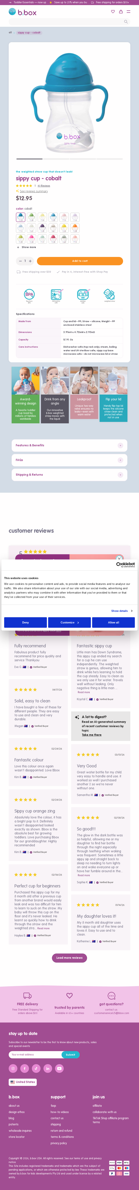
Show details (119, 610)
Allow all (113, 622)
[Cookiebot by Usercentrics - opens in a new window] (119, 565)
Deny (25, 622)
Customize (67, 622)
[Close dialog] (119, 559)
